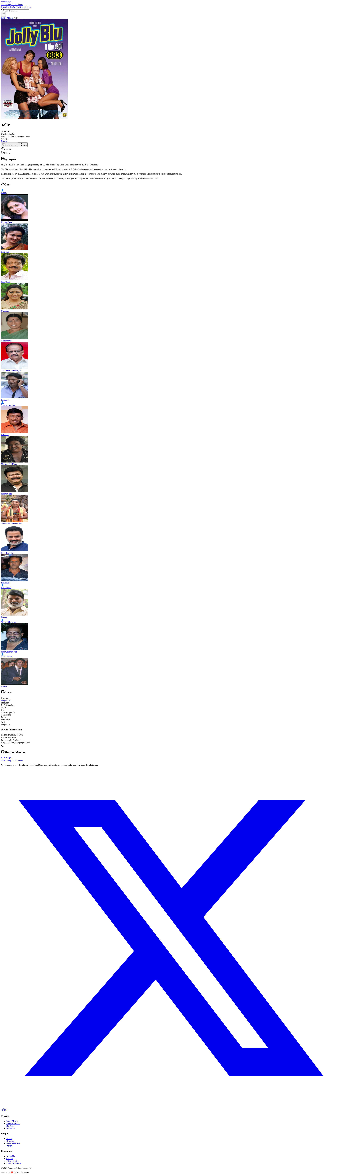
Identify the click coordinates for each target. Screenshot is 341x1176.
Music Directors (13, 1143)
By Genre (10, 1128)
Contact (9, 1158)
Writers (9, 1146)
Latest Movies (12, 1121)
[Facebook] (2, 1111)
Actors (9, 1138)
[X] (170, 1107)
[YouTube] (5, 1111)
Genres (22, 7)
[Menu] (3, 14)
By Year (16, 7)
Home (3, 7)
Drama (4, 141)
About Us (10, 1156)
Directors (10, 1141)
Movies (9, 7)
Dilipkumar (6, 700)
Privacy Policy (12, 1161)
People (28, 7)
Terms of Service (13, 1163)
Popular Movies (13, 1123)
